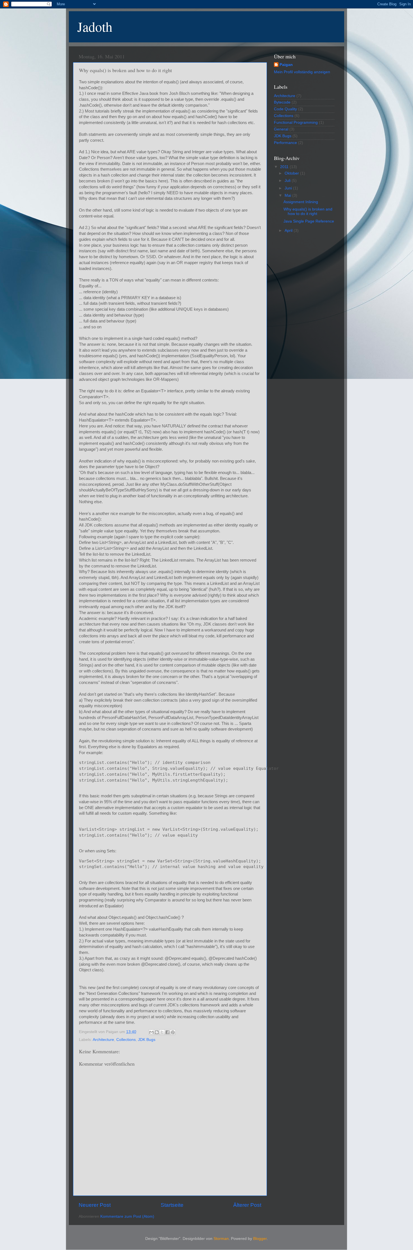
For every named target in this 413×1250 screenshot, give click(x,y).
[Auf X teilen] (162, 1032)
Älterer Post (247, 1205)
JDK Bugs (146, 1040)
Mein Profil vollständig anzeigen (302, 72)
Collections (126, 1040)
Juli (288, 180)
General (281, 129)
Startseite (172, 1205)
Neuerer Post (95, 1205)
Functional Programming (296, 122)
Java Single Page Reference (308, 221)
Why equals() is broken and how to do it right (307, 211)
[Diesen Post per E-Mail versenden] (151, 1032)
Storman (221, 1239)
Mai (288, 195)
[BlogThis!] (157, 1032)
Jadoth (94, 26)
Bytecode (282, 102)
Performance (285, 143)
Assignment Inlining (300, 202)
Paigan (286, 65)
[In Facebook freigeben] (167, 1032)
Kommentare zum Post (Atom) (127, 1216)
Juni (289, 188)
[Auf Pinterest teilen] (173, 1032)
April (289, 230)
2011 (285, 167)
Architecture (103, 1040)
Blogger (260, 1239)
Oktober (292, 173)
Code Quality (285, 109)
